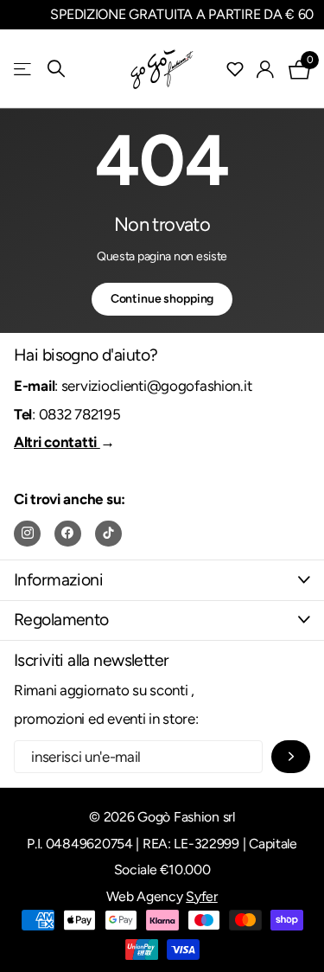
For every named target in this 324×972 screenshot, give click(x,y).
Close (162, 579)
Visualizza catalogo (24, 68)
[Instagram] (27, 534)
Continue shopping (162, 298)
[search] (56, 68)
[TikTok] (108, 534)
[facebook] (67, 534)
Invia (290, 757)
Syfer (202, 896)
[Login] (266, 69)
